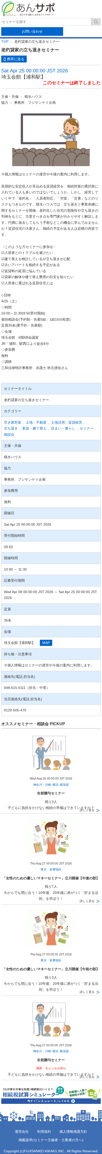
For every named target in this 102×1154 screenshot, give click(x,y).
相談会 (9, 434)
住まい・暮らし (63, 428)
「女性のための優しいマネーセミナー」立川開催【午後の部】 (51, 878)
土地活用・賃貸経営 (66, 422)
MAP (46, 643)
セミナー (87, 428)
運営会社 (22, 1131)
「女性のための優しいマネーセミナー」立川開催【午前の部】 (51, 969)
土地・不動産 (36, 422)
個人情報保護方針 (73, 1131)
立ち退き (11, 428)
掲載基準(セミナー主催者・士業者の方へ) (51, 1140)
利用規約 (44, 1131)
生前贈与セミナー (51, 793)
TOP (4, 41)
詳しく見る (87, 810)
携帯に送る (15, 59)
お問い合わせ (32, 31)
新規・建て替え (34, 428)
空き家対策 (12, 422)
